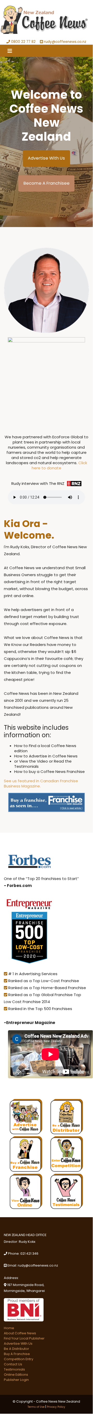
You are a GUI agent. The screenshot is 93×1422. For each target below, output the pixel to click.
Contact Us (13, 1364)
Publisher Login (16, 1380)
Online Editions (16, 1374)
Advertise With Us (46, 158)
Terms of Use (36, 1407)
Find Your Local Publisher (24, 1338)
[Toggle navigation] (9, 51)
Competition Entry (18, 1359)
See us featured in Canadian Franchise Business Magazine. (41, 783)
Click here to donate (59, 465)
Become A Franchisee (46, 183)
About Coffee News (20, 1333)
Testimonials (14, 1369)
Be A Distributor (16, 1348)
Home (9, 1328)
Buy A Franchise (17, 1354)
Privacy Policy (56, 1407)
